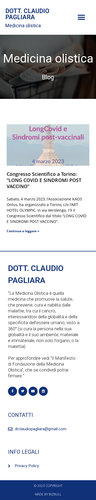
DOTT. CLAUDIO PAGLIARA (27, 14)
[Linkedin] (43, 391)
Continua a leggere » (23, 231)
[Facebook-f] (12, 391)
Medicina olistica (23, 25)
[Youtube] (33, 391)
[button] (81, 17)
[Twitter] (22, 391)
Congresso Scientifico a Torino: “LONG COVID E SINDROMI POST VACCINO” (44, 180)
